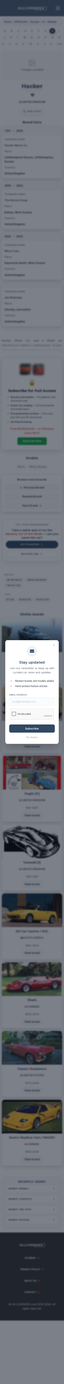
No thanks (32, 737)
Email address (18, 695)
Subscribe (32, 728)
